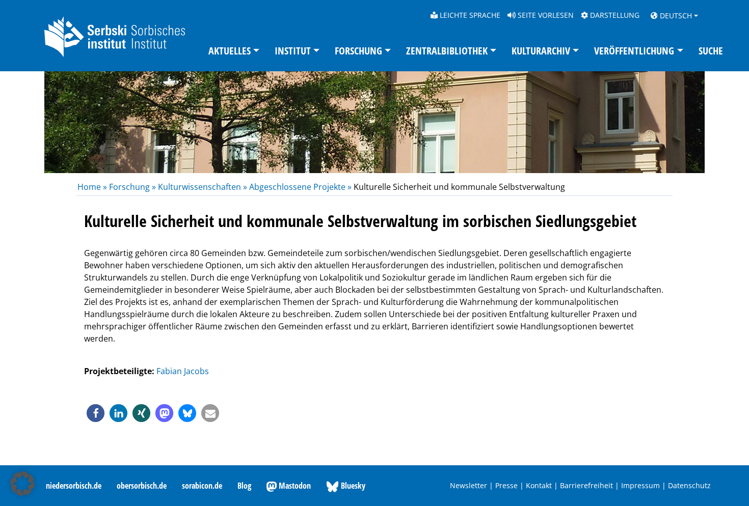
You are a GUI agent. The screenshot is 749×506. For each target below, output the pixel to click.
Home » (93, 186)
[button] (95, 413)
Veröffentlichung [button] (634, 51)
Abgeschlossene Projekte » (300, 186)
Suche (711, 51)
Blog (244, 485)
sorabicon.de (202, 485)
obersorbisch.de (142, 485)
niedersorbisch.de (73, 485)
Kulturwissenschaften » (202, 186)
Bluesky (352, 485)
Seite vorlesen (545, 15)
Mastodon (294, 485)
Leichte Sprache (469, 15)
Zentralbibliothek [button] (447, 51)
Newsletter (468, 485)
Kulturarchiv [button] (541, 51)
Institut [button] (293, 51)
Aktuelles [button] (229, 51)
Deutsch (675, 15)
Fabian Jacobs (182, 371)
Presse (506, 485)
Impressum (640, 485)
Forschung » (132, 186)
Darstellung (613, 15)
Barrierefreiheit (586, 485)
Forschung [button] (358, 51)
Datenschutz (689, 485)
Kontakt (539, 485)
